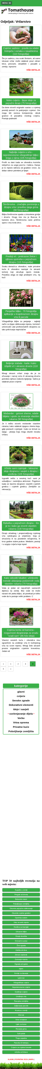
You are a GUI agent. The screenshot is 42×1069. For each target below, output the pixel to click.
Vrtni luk (21, 1015)
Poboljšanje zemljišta (21, 904)
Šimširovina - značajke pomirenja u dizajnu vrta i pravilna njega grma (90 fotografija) (21, 207)
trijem (21, 969)
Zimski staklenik (21, 955)
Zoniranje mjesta (21, 959)
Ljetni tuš (21, 978)
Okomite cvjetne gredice (21, 913)
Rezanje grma (21, 1029)
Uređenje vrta (21, 996)
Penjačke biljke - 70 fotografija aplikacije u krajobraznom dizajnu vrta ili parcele (21, 314)
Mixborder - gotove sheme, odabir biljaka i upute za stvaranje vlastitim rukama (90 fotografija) (21, 416)
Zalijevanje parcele (21, 1006)
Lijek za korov (21, 1024)
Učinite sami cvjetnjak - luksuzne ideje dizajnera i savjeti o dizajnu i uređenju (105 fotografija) (21, 471)
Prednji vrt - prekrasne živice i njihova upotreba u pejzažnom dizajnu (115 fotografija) (21, 259)
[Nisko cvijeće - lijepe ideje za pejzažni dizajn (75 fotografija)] (21, 95)
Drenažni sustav (21, 941)
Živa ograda (21, 945)
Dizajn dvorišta (21, 936)
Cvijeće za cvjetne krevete (21, 1047)
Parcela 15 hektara (21, 1043)
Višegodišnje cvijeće (21, 983)
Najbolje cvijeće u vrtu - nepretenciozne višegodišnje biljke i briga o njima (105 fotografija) (21, 155)
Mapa (31, 1059)
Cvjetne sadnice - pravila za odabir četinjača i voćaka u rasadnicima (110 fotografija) (21, 51)
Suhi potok (21, 1033)
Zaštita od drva (21, 950)
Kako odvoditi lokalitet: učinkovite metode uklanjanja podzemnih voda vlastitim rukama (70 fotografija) (21, 581)
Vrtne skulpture (21, 1020)
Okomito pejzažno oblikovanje (21, 908)
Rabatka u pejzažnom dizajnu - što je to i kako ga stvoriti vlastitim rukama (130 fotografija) (21, 526)
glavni (10, 1059)
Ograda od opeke (21, 964)
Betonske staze (21, 899)
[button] (6, 3)
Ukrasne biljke (21, 932)
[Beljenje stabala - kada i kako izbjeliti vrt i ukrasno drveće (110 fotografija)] (21, 357)
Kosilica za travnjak (21, 927)
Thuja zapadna (21, 1038)
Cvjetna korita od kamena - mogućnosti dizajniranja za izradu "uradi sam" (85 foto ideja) (21, 633)
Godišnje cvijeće (21, 992)
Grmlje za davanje (21, 973)
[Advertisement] (21, 755)
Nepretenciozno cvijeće (21, 987)
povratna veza (21, 1059)
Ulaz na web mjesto (21, 922)
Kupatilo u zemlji (21, 890)
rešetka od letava (21, 1052)
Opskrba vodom (21, 918)
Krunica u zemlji (21, 1010)
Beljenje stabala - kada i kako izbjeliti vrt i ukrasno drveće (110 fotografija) (21, 366)
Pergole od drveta (21, 895)
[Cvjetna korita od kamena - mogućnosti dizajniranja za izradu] (21, 624)
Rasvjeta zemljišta (21, 1001)
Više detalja (33, 70)
